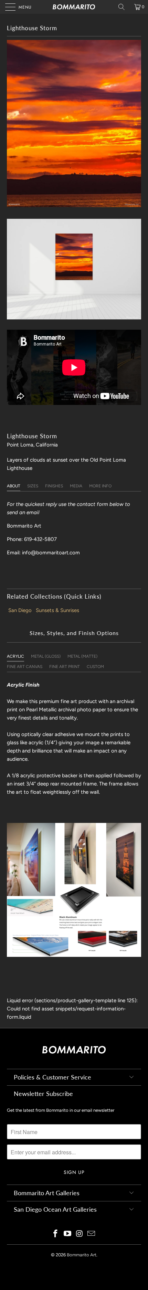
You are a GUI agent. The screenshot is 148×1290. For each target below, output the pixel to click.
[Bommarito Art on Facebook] (56, 1234)
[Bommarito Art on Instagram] (80, 1234)
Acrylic (15, 656)
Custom (95, 666)
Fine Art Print (64, 666)
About (13, 486)
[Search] (124, 7)
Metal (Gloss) (46, 656)
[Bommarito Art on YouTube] (68, 1234)
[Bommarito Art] (74, 7)
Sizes (32, 486)
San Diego (20, 610)
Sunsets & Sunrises (57, 610)
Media (76, 486)
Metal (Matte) (82, 656)
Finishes (54, 486)
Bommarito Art (81, 1254)
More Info (100, 486)
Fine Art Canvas (24, 666)
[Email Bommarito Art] (91, 1234)
